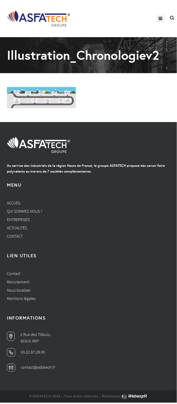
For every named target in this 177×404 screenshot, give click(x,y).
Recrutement (18, 281)
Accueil (14, 203)
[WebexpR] (135, 396)
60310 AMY (30, 341)
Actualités (17, 227)
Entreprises (18, 219)
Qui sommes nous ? (24, 211)
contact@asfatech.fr (37, 367)
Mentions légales (21, 298)
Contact (15, 236)
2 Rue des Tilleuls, (34, 334)
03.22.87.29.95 (32, 352)
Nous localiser (19, 290)
